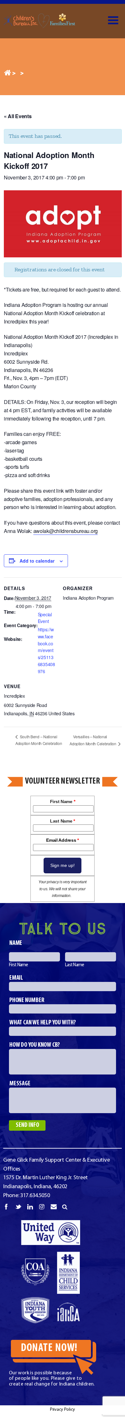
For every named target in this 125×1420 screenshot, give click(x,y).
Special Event (45, 618)
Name (15, 943)
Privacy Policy (62, 1409)
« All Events (18, 116)
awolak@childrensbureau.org (65, 531)
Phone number (26, 1000)
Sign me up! (62, 865)
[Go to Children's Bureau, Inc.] (7, 73)
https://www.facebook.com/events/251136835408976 (46, 650)
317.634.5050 (35, 1196)
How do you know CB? (34, 1045)
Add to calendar (37, 561)
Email (16, 978)
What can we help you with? (42, 1023)
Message (19, 1084)
